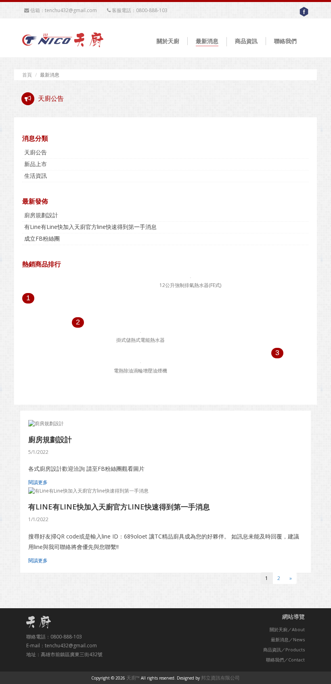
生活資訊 (35, 175)
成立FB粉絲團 (42, 238)
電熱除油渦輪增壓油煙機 (140, 370)
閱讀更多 (38, 482)
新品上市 (35, 164)
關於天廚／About (287, 629)
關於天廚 (168, 41)
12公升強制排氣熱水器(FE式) (190, 285)
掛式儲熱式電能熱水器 (140, 340)
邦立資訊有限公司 (220, 677)
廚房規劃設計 (41, 215)
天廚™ (133, 677)
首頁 (27, 74)
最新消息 (207, 41)
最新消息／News (288, 639)
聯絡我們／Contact (285, 660)
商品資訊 (246, 41)
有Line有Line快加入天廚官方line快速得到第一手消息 (90, 227)
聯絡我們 (285, 41)
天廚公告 (35, 152)
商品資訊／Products (284, 650)
